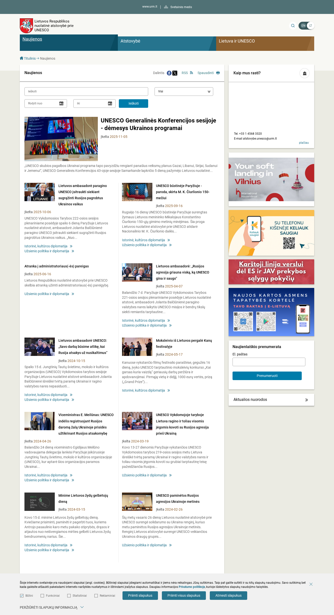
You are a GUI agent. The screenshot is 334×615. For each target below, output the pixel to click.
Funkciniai (53, 595)
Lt (310, 25)
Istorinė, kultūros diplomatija (45, 246)
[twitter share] (174, 72)
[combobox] (184, 91)
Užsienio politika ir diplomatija (46, 251)
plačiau (304, 142)
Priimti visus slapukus (183, 595)
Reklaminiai (107, 595)
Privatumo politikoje (192, 587)
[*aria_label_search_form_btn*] (293, 26)
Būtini (29, 595)
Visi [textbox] (160, 91)
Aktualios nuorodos (250, 399)
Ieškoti (134, 103)
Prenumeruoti (267, 376)
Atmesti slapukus (228, 595)
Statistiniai (80, 595)
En (303, 25)
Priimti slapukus (140, 595)
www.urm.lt (149, 6)
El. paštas (240, 354)
